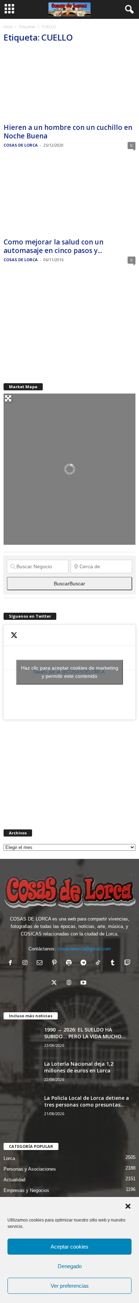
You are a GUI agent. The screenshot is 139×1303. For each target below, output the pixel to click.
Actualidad (14, 1179)
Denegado (70, 1266)
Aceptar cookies (69, 1247)
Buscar (69, 583)
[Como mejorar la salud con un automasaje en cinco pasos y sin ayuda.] (69, 199)
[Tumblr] (114, 963)
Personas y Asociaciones (30, 1169)
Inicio (8, 26)
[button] (128, 1206)
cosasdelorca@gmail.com (84, 948)
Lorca (9, 1158)
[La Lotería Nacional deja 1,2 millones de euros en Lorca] (21, 1073)
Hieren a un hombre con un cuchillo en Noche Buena (68, 132)
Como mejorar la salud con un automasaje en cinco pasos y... (53, 246)
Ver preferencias (70, 1286)
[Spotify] (70, 963)
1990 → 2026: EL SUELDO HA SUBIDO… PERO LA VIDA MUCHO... (85, 1033)
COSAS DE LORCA (21, 145)
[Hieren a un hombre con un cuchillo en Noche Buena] (69, 85)
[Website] (70, 983)
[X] (55, 983)
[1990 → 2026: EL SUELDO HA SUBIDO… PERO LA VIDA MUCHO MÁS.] (21, 1039)
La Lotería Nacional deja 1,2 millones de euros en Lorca (78, 1067)
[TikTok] (99, 963)
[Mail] (41, 963)
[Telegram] (85, 963)
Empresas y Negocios (26, 1190)
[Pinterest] (55, 963)
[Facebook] (12, 963)
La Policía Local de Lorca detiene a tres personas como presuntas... (86, 1101)
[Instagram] (26, 963)
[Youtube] (84, 983)
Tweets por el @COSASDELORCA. (69, 672)
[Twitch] (128, 963)
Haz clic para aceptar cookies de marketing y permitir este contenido (69, 672)
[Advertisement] (57, 323)
